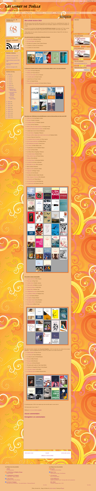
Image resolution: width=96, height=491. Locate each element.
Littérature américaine (11, 55)
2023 (9, 101)
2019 (9, 109)
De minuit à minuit (31, 299)
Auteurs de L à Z (49, 12)
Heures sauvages (10, 473)
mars (10, 83)
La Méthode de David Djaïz (56, 470)
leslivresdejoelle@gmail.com (80, 63)
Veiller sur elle (30, 118)
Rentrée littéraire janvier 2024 (13, 60)
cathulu (8, 469)
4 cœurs (14, 12)
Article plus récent (29, 453)
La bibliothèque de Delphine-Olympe (14, 472)
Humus (28, 81)
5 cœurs (20, 12)
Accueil (8, 12)
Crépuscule (29, 170)
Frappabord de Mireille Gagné (12, 90)
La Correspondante (10, 470)
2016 (9, 115)
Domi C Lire (53, 472)
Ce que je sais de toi (31, 278)
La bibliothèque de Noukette (13, 475)
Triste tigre (29, 281)
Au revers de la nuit (31, 181)
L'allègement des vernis (31, 291)
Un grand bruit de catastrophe (33, 83)
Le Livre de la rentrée (31, 74)
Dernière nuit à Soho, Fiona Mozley (13, 480)
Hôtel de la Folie (30, 168)
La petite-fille (29, 39)
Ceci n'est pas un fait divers (32, 141)
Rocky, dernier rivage (31, 156)
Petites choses (29, 304)
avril (10, 81)
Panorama (29, 172)
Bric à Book (53, 482)
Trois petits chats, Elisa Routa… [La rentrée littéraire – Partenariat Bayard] (21, 483)
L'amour (28, 70)
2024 (9, 74)
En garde (29, 120)
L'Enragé (29, 124)
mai (10, 79)
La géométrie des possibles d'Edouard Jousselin (13, 94)
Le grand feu (29, 162)
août (10, 76)
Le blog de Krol (10, 478)
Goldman (29, 158)
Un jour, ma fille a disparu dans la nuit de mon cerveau (38, 135)
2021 (9, 105)
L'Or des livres (54, 475)
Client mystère (30, 285)
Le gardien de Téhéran (31, 293)
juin (10, 78)
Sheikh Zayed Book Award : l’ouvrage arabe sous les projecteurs (63, 480)
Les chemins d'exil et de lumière (33, 139)
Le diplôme (29, 297)
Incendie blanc (30, 289)
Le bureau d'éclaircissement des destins (35, 128)
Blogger (62, 488)
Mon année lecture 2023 (12, 98)
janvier (10, 87)
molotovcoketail (52, 488)
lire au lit (52, 469)
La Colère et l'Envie (31, 302)
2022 (9, 103)
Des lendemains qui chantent (32, 143)
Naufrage (29, 72)
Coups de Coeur (28, 12)
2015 (9, 117)
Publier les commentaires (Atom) (50, 460)
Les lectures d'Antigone (12, 482)
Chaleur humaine (30, 352)
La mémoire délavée (31, 122)
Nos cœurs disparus (31, 41)
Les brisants (29, 354)
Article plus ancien (65, 453)
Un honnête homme (31, 154)
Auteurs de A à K (39, 12)
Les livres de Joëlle (22, 6)
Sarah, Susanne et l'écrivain (32, 177)
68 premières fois (59, 12)
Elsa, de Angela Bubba (55, 476)
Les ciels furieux (30, 133)
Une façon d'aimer (30, 160)
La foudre (29, 149)
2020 (9, 107)
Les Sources (29, 145)
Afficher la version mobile (47, 455)
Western (28, 358)
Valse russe (29, 363)
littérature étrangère (10, 66)
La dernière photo (30, 76)
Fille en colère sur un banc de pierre (34, 126)
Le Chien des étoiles (31, 371)
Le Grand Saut (30, 179)
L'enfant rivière (30, 283)
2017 (9, 113)
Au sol (28, 295)
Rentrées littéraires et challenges (73, 12)
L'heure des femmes (31, 287)
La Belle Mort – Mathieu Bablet (13, 476)
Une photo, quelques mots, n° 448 (57, 483)
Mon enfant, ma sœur (31, 164)
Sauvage (28, 361)
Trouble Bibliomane (55, 478)
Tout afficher (45, 484)
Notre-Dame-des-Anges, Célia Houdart (58, 473)
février (10, 85)
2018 (9, 111)
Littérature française (10, 57)
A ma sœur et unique (31, 369)
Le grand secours (30, 183)
